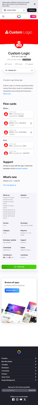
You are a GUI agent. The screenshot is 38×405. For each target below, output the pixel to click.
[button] (14, 10)
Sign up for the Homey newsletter (19, 387)
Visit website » (7, 242)
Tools (4, 233)
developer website (21, 168)
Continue (32, 10)
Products (5, 358)
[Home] (19, 16)
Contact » (23, 242)
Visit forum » (7, 250)
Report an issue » (26, 250)
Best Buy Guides (7, 361)
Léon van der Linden (27, 225)
